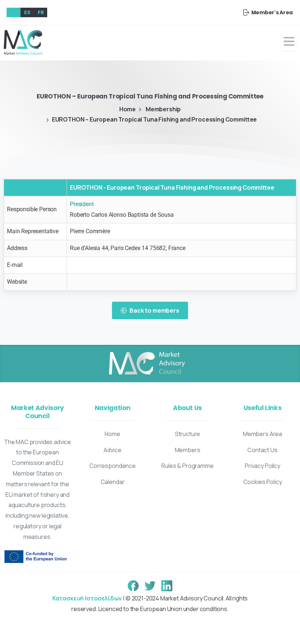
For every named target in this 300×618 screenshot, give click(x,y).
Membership (163, 109)
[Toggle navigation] (289, 43)
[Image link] (146, 363)
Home (127, 109)
